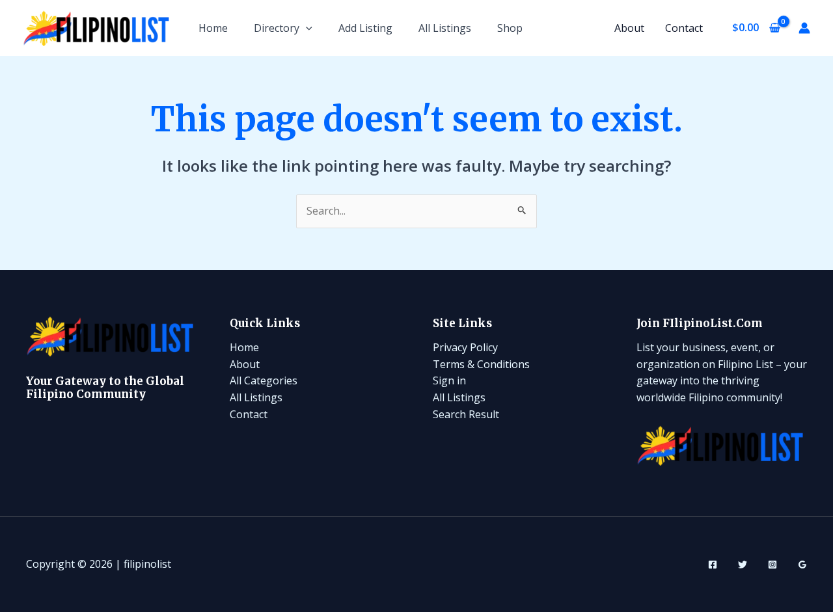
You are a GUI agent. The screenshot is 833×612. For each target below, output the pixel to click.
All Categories (263, 380)
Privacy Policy (465, 347)
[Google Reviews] (802, 564)
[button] (305, 28)
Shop (510, 28)
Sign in (449, 380)
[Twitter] (742, 564)
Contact (684, 28)
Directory (276, 28)
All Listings (444, 28)
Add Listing (365, 28)
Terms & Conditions (481, 364)
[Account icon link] (804, 28)
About (629, 28)
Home (213, 28)
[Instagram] (772, 564)
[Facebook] (712, 564)
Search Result (466, 414)
